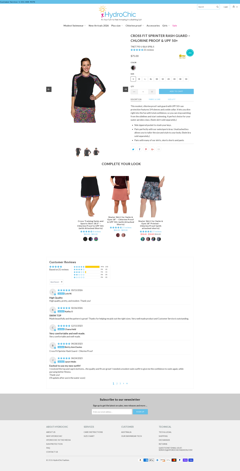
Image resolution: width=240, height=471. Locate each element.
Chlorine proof (134, 25)
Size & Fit (172, 99)
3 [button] (120, 383)
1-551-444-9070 (27, 2)
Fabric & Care (154, 99)
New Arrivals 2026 (99, 25)
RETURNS (163, 444)
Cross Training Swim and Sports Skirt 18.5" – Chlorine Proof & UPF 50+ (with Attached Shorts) (90, 196)
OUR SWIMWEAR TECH (131, 436)
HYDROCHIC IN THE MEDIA (58, 440)
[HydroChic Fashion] (120, 12)
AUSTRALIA (126, 432)
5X (186, 79)
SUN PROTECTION (54, 444)
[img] (64, 290)
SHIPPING (163, 436)
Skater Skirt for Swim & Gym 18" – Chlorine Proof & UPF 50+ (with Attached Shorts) (120, 194)
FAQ (48, 448)
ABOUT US (50, 432)
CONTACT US (52, 452)
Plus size (116, 25)
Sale (174, 25)
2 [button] (117, 383)
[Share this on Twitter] (133, 149)
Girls (165, 25)
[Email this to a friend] (158, 149)
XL (151, 79)
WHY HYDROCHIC (54, 436)
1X (163, 79)
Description (136, 99)
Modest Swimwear (74, 25)
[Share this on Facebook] (139, 149)
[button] (137, 49)
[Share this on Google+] (152, 149)
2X (169, 79)
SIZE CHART (89, 436)
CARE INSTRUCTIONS (93, 432)
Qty (132, 86)
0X (157, 79)
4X (180, 79)
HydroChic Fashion (61, 460)
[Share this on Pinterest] (146, 149)
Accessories (153, 25)
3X (174, 79)
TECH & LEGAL (165, 432)
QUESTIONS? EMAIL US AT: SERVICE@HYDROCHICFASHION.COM (175, 449)
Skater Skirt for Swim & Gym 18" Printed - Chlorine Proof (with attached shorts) (150, 196)
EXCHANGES (164, 440)
